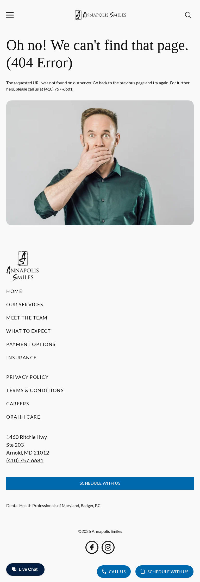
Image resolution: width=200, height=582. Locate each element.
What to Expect (28, 331)
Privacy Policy (27, 377)
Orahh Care (23, 417)
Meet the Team (27, 318)
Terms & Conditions (35, 390)
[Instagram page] (108, 547)
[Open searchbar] (188, 15)
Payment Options (31, 344)
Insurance (21, 357)
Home (14, 291)
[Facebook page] (91, 547)
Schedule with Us (100, 483)
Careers (17, 403)
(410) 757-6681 (58, 88)
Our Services (24, 304)
